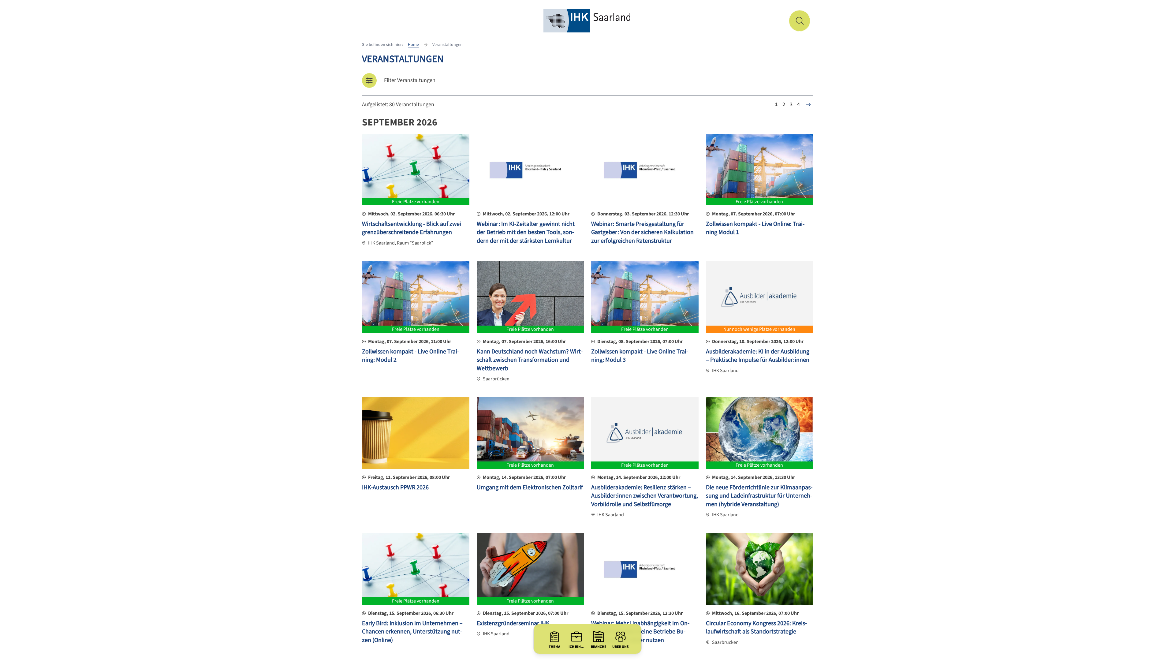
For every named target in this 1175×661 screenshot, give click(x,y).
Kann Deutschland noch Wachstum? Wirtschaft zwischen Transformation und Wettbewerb (530, 360)
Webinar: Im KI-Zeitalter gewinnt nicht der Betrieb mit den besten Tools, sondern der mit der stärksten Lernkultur (526, 232)
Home (413, 45)
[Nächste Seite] (808, 104)
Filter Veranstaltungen (409, 80)
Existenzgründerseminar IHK (513, 623)
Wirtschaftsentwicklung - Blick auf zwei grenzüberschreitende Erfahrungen (411, 228)
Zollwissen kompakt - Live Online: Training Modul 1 (755, 228)
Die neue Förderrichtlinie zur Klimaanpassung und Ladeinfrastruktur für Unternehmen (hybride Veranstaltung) (759, 496)
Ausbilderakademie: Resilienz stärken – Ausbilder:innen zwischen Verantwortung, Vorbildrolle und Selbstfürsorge (644, 496)
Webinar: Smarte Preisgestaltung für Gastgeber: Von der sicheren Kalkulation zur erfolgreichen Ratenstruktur (642, 232)
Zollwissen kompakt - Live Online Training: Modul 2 (410, 355)
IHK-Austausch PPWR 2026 (395, 487)
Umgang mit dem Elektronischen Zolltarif (530, 487)
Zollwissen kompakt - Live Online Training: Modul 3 (639, 355)
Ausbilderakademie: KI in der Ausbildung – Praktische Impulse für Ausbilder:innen (757, 355)
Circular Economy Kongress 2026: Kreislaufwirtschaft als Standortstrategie (756, 627)
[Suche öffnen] (799, 20)
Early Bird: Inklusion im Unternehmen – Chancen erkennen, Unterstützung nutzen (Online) (412, 631)
